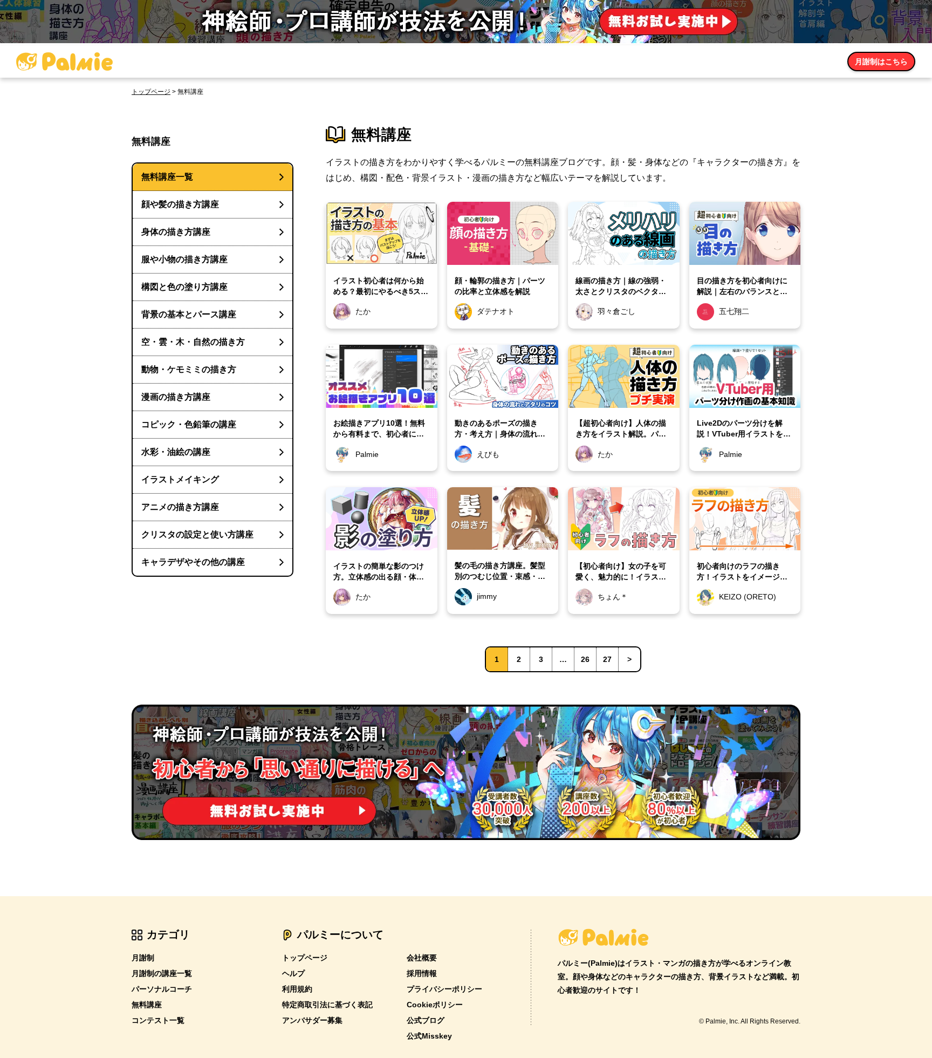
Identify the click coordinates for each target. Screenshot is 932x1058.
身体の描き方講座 (175, 231)
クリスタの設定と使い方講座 (197, 534)
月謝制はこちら (881, 61)
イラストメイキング (180, 479)
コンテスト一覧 (158, 1020)
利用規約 (297, 989)
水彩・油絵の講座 (175, 451)
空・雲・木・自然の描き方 (193, 341)
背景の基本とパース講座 (188, 314)
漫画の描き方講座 (175, 396)
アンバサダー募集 (312, 1020)
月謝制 (143, 957)
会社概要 (422, 957)
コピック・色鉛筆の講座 (188, 424)
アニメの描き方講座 (180, 506)
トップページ (151, 91)
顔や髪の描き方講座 (180, 204)
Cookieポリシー (435, 1004)
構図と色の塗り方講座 (184, 286)
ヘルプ (293, 973)
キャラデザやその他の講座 (193, 561)
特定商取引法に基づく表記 (327, 1004)
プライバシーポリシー (444, 989)
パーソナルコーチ (162, 989)
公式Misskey (429, 1036)
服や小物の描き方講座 (184, 259)
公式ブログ (425, 1020)
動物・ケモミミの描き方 (188, 369)
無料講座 (147, 1004)
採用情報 (422, 973)
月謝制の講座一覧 (162, 973)
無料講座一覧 (167, 176)
